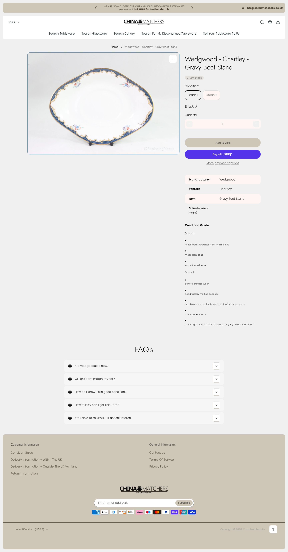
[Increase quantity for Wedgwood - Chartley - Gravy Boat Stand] (256, 124)
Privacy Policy (158, 467)
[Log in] (270, 22)
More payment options (222, 163)
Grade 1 (193, 95)
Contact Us (157, 453)
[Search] (262, 22)
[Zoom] (173, 59)
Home (114, 46)
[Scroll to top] (273, 529)
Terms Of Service (161, 460)
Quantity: (191, 115)
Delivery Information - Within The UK (36, 460)
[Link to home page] (144, 489)
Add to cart (223, 142)
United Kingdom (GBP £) (29, 529)
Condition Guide (22, 453)
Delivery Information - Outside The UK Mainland (44, 467)
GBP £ (11, 22)
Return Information (24, 474)
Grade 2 (211, 95)
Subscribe (184, 502)
